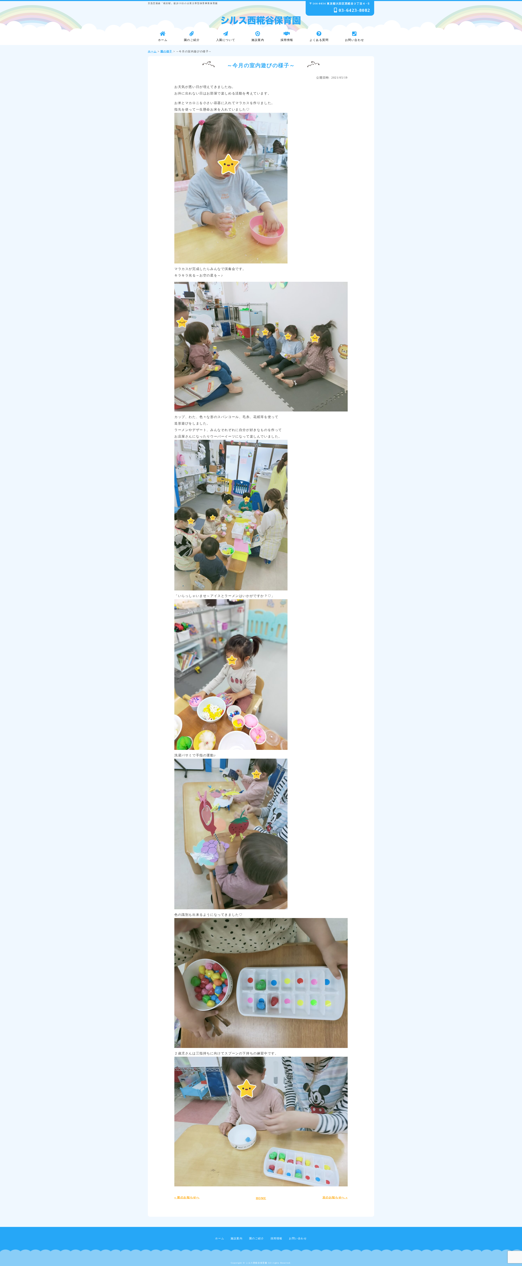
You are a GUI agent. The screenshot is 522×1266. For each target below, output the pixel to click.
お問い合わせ (298, 1238)
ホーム (219, 1238)
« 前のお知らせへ (186, 1197)
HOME (261, 1198)
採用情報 (276, 1238)
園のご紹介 (256, 1238)
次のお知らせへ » (335, 1197)
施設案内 (236, 1238)
